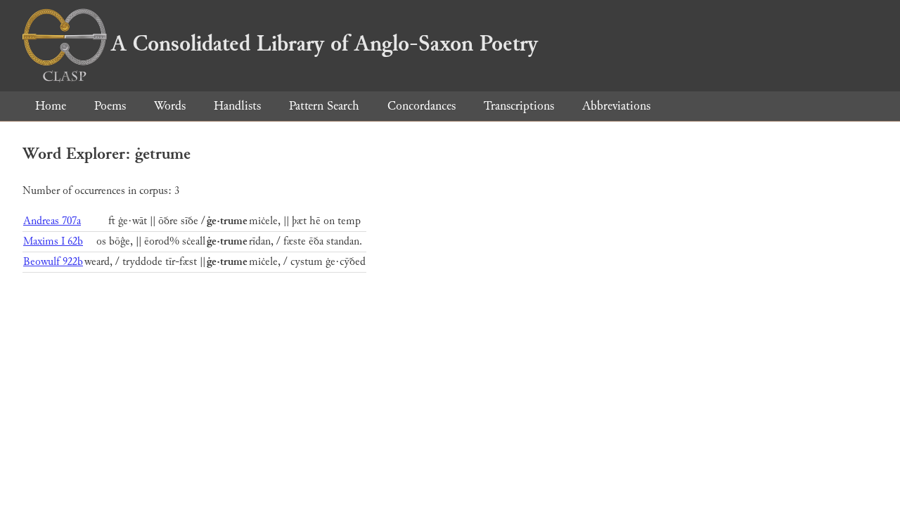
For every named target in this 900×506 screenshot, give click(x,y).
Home (50, 106)
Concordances (421, 106)
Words (170, 106)
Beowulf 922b (53, 262)
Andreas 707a (52, 221)
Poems (110, 106)
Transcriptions (519, 106)
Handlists (237, 106)
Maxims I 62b (53, 241)
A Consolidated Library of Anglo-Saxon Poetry (324, 43)
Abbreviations (616, 106)
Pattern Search (324, 106)
